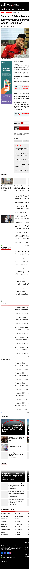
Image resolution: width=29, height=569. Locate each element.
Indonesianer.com (22, 1)
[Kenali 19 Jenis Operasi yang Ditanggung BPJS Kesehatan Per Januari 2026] (7, 199)
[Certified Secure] (5, 556)
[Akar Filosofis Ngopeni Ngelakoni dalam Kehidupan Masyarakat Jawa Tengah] (7, 219)
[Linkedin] (2, 552)
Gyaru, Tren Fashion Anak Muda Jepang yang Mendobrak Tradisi (16, 492)
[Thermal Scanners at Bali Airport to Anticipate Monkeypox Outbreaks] (4, 447)
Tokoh (12, 9)
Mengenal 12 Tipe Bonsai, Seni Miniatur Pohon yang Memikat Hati (12, 476)
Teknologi (23, 9)
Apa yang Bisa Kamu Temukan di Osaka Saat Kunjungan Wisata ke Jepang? (16, 485)
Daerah (3, 9)
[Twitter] (8, 552)
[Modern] (6, 61)
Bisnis (19, 9)
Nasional (8, 9)
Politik (15, 9)
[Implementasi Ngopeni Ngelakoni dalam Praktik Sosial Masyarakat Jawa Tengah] (7, 209)
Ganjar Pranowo (18, 141)
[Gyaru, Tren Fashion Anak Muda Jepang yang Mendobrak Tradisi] (4, 494)
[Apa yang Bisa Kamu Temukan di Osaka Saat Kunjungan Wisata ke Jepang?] (4, 486)
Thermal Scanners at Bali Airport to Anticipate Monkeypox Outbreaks (16, 446)
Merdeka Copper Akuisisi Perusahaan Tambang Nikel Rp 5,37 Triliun (15, 454)
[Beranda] (10, 5)
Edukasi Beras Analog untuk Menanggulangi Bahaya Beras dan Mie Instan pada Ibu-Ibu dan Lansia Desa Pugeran (6, 188)
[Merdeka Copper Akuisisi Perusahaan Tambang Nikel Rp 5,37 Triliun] (4, 455)
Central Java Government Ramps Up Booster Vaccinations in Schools (16, 438)
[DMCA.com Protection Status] (8, 557)
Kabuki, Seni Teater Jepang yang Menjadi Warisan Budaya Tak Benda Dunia (16, 501)
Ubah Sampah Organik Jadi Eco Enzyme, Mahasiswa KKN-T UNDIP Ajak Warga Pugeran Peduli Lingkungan (20, 188)
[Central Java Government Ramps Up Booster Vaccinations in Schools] (4, 439)
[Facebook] (5, 552)
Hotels (26, 549)
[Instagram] (10, 552)
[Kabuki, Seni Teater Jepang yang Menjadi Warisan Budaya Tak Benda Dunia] (4, 502)
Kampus (27, 554)
